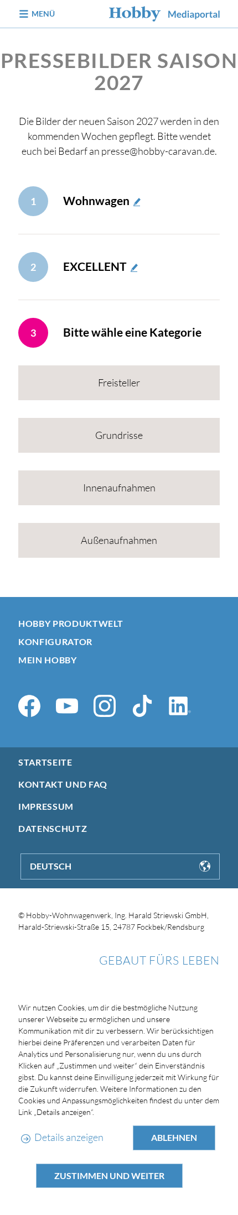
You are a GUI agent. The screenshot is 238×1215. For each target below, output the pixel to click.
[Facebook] (29, 706)
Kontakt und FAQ (62, 784)
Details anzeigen (68, 1137)
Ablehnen (174, 1137)
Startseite (45, 762)
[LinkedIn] (180, 706)
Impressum (46, 806)
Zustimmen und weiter (109, 1175)
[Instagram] (105, 706)
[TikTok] (142, 706)
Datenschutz (52, 828)
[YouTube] (67, 706)
